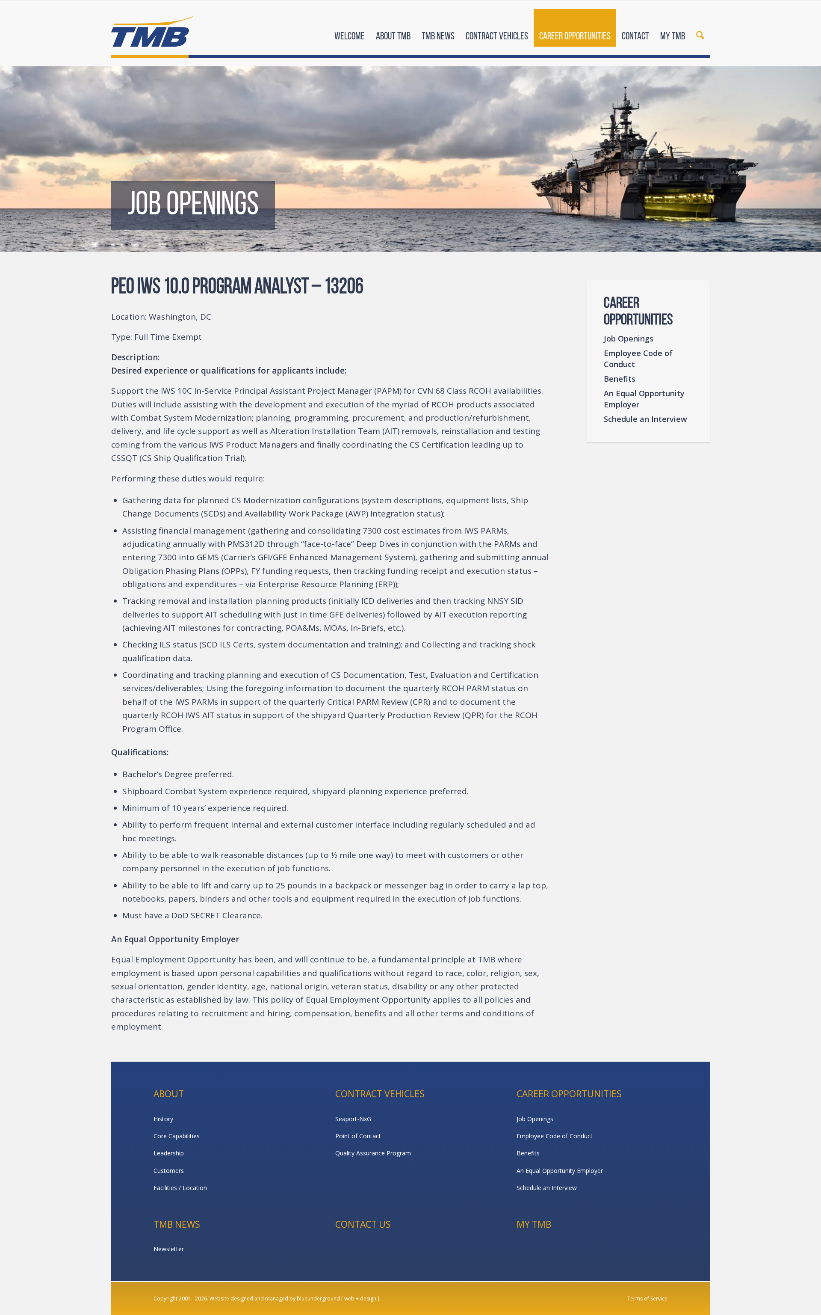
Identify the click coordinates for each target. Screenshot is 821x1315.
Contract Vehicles (380, 1094)
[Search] (700, 29)
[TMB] (152, 27)
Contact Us (363, 1224)
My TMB (534, 1224)
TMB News (177, 1224)
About (169, 1094)
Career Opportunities (569, 1094)
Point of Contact (358, 1136)
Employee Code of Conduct (638, 358)
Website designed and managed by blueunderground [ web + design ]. (295, 1298)
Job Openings (628, 338)
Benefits (619, 379)
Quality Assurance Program (373, 1153)
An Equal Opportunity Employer (644, 399)
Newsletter (169, 1249)
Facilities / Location (180, 1188)
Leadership (169, 1153)
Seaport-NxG (353, 1119)
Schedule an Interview (645, 419)
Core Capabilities (177, 1136)
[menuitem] (349, 29)
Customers (169, 1171)
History (163, 1119)
